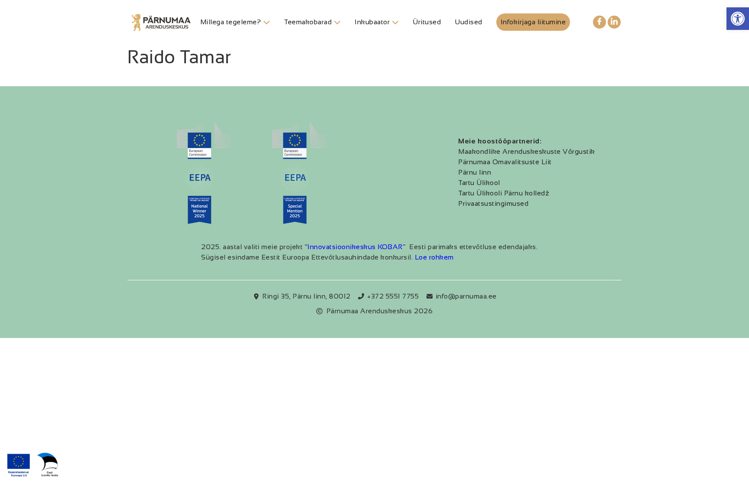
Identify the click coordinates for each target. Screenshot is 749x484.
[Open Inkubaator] (395, 22)
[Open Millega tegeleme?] (266, 22)
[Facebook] (599, 22)
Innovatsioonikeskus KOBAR (355, 246)
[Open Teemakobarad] (337, 22)
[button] (737, 18)
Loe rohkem (434, 257)
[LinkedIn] (614, 22)
